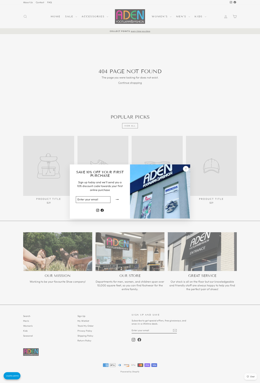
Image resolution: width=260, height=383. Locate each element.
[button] (12, 375)
